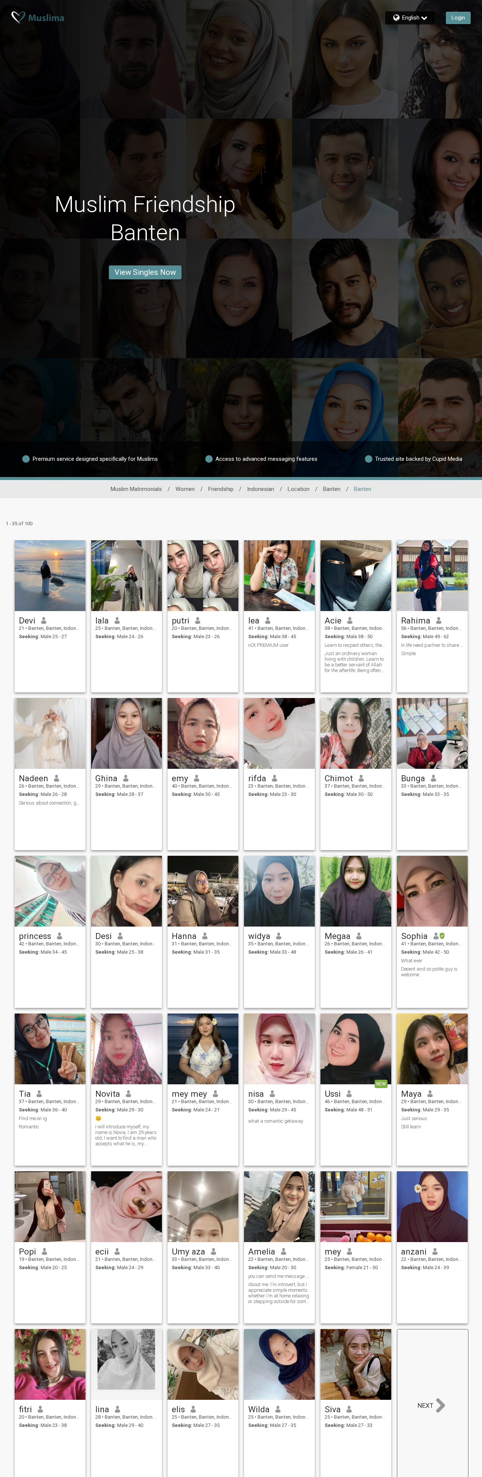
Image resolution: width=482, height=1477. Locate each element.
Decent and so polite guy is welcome (429, 971)
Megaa (338, 936)
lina (102, 1409)
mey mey (189, 1094)
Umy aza (188, 1251)
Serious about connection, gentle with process (50, 803)
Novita (107, 1094)
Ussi (333, 1094)
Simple (408, 653)
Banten (331, 489)
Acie (333, 620)
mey (333, 1251)
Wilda (259, 1409)
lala (102, 620)
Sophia (414, 936)
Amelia (261, 1251)
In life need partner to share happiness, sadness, (432, 645)
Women (185, 489)
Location (299, 489)
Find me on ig (33, 1118)
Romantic (29, 1126)
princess (35, 936)
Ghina (106, 778)
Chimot (339, 778)
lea (253, 620)
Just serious (414, 1118)
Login (458, 17)
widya (259, 936)
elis (178, 1409)
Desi (103, 936)
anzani (414, 1251)
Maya (411, 1094)
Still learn (411, 1126)
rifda (257, 778)
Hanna (184, 936)
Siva (333, 1409)
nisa (256, 1094)
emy (180, 778)
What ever (412, 960)
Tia (25, 1094)
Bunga (413, 778)
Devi (27, 620)
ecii (102, 1251)
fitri (25, 1409)
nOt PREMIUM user (268, 645)
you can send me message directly (279, 1276)
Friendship (220, 489)
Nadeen (33, 778)
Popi (27, 1251)
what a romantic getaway (275, 1121)
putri (180, 620)
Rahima (415, 620)
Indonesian (260, 489)
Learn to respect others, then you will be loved (356, 645)
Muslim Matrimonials (136, 489)
